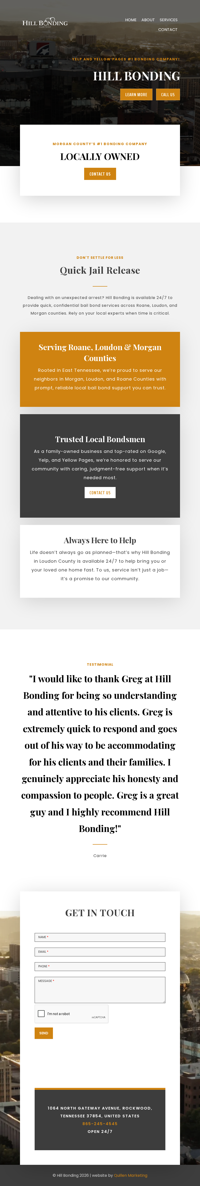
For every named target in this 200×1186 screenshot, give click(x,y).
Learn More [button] (136, 94)
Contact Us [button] (100, 174)
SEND (43, 1033)
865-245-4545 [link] (100, 1124)
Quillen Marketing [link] (130, 1175)
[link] (44, 47)
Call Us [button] (168, 94)
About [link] (148, 20)
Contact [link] (168, 29)
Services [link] (169, 20)
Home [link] (131, 20)
